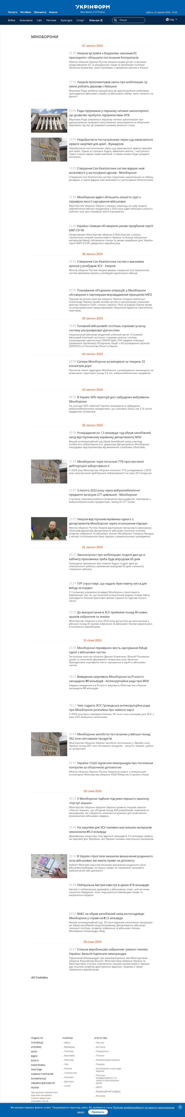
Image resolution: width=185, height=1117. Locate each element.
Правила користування (108, 1060)
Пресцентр (40, 12)
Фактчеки (69, 1060)
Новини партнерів (42, 1074)
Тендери (100, 1064)
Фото (34, 1051)
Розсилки (100, 1096)
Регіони (51, 20)
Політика (69, 1051)
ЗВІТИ (99, 1087)
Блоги (34, 1060)
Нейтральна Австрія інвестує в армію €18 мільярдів (113, 885)
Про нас (100, 1042)
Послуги (12, 12)
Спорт (81, 20)
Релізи (35, 1087)
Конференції (38, 1078)
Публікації (37, 1042)
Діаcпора (69, 1081)
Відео (34, 1056)
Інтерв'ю (36, 1047)
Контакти (100, 1047)
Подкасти (37, 1038)
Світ (39, 20)
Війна (11, 20)
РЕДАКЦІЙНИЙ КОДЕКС (108, 1091)
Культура (66, 20)
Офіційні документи (43, 1083)
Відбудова (69, 1047)
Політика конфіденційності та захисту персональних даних (107, 1079)
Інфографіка (38, 1065)
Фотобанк (25, 12)
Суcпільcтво (70, 1073)
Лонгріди (36, 1069)
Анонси (53, 12)
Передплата (102, 1051)
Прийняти (98, 1112)
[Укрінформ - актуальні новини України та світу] (92, 6)
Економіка (26, 20)
